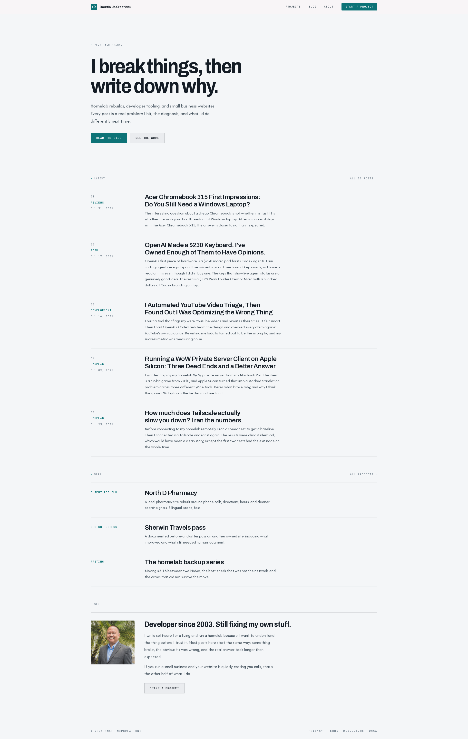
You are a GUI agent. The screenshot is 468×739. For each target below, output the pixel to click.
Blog (312, 6)
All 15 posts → (363, 178)
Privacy (316, 730)
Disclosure (353, 730)
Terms (333, 730)
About (328, 6)
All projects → (363, 474)
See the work (147, 138)
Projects (293, 6)
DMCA (373, 730)
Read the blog (108, 138)
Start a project (359, 6)
